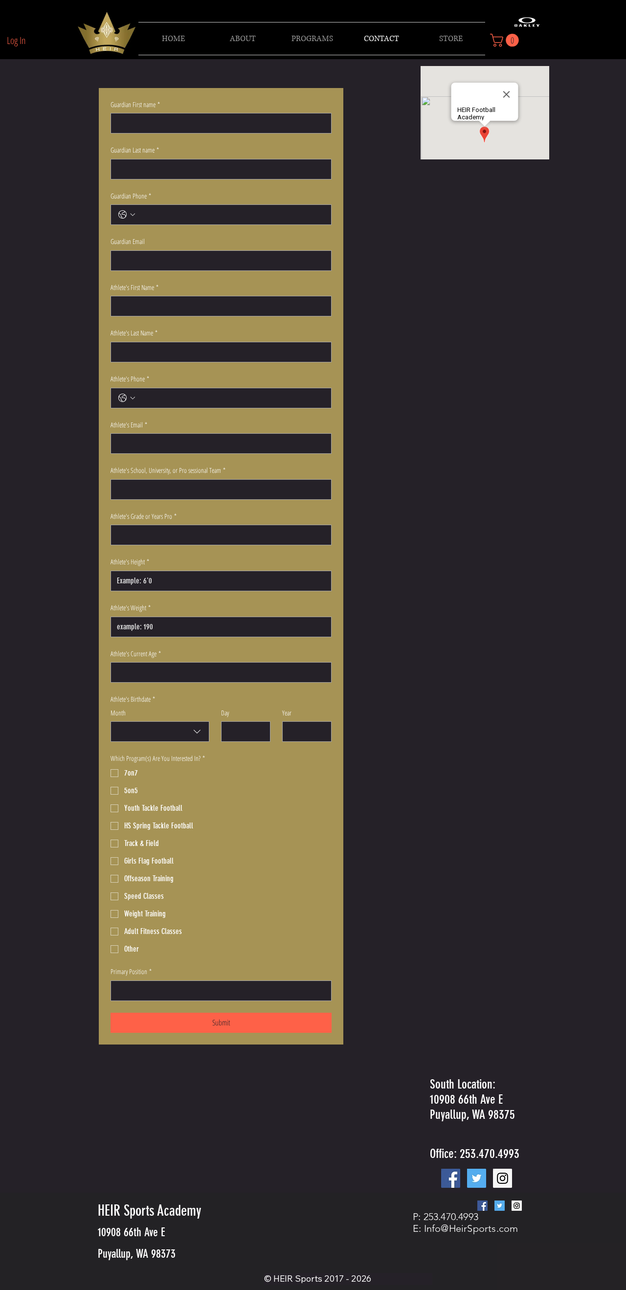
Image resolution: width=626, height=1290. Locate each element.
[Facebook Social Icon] (450, 1178)
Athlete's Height (130, 561)
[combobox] (160, 731)
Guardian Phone (131, 195)
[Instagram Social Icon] (502, 1178)
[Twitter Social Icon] (476, 1178)
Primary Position (131, 971)
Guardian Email (128, 241)
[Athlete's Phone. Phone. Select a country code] (126, 398)
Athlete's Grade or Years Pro (144, 516)
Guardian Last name (135, 150)
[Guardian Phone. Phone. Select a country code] (126, 215)
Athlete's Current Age (136, 653)
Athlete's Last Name (134, 332)
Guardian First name (135, 104)
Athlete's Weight (131, 607)
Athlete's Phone (130, 378)
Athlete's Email (129, 424)
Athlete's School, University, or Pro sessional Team (168, 470)
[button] (312, 38)
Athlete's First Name (134, 287)
